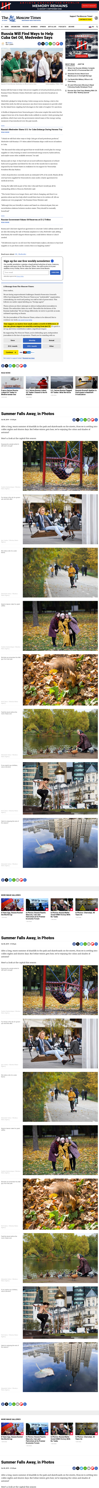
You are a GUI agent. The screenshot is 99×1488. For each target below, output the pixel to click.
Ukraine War (15, 27)
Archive (71, 27)
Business (34, 27)
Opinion (43, 27)
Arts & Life (52, 27)
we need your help (25, 320)
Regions (26, 27)
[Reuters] (3, 43)
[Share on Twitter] (43, 43)
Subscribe (55, 272)
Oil (16, 254)
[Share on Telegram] (46, 43)
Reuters (10, 43)
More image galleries (11, 895)
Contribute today (85, 19)
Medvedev (22, 254)
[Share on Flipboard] (57, 43)
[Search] (97, 27)
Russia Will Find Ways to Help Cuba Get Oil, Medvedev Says (27, 35)
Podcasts (62, 27)
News (7, 27)
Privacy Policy (20, 276)
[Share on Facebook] (39, 43)
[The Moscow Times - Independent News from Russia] (21, 18)
